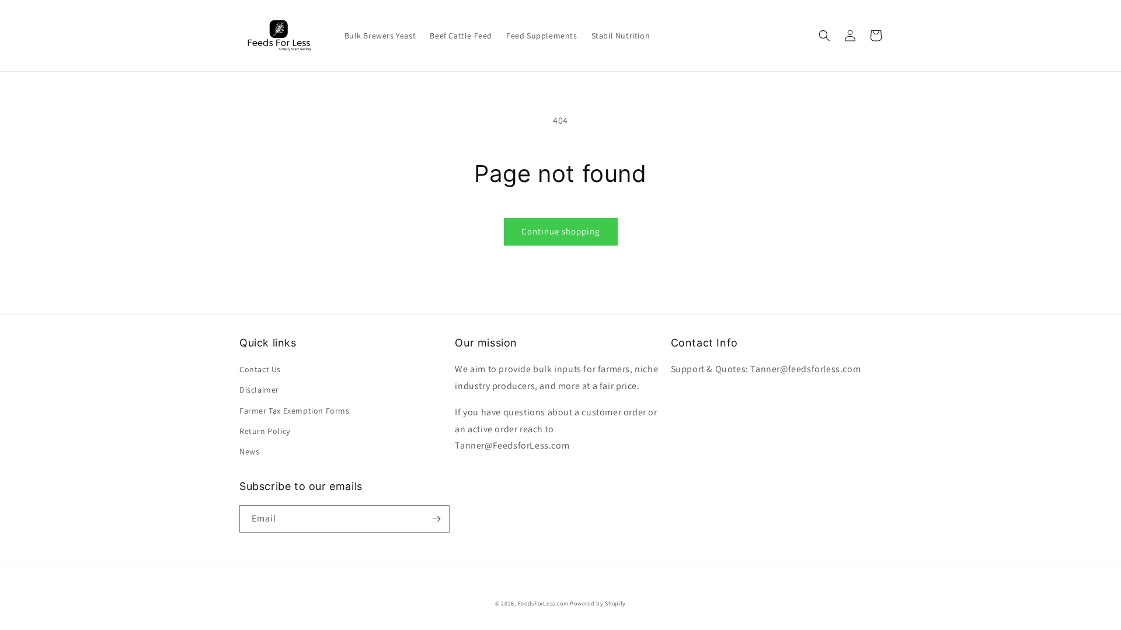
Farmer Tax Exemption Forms (294, 410)
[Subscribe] (436, 519)
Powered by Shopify (598, 603)
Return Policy (264, 431)
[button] (824, 35)
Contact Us (260, 369)
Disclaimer (259, 389)
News (249, 451)
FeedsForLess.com (543, 603)
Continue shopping (560, 231)
